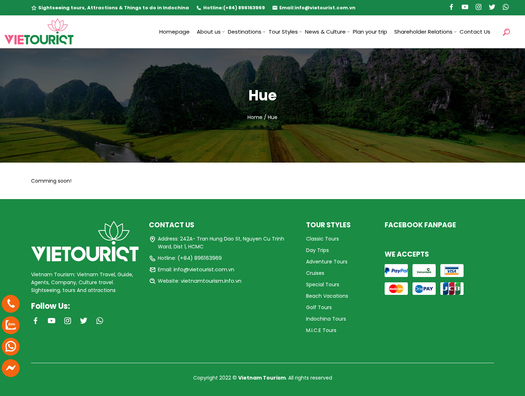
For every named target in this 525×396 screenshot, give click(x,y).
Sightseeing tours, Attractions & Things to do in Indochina (113, 7)
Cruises (315, 273)
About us (209, 31)
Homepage (174, 31)
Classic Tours (322, 238)
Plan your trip (370, 31)
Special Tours (322, 284)
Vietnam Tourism (262, 377)
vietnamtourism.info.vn (211, 280)
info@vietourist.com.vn (325, 7)
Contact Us (475, 31)
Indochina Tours (326, 318)
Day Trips (317, 250)
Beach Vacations (327, 296)
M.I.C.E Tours (321, 330)
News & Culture (325, 31)
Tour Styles (283, 31)
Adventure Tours (327, 261)
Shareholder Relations (423, 31)
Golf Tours (319, 307)
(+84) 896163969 (244, 7)
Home (255, 117)
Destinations (244, 31)
